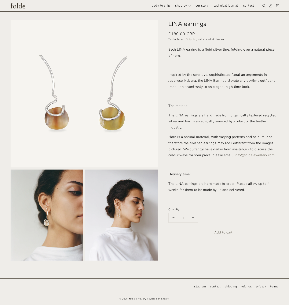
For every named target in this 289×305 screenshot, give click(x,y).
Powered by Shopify (158, 298)
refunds (246, 286)
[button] (183, 5)
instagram (199, 286)
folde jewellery (137, 298)
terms (274, 286)
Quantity (173, 209)
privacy (261, 286)
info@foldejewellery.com (255, 155)
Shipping (191, 39)
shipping (231, 286)
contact (215, 286)
